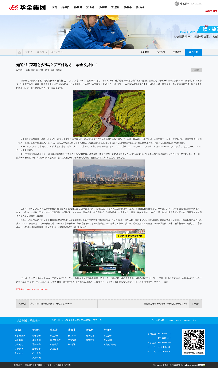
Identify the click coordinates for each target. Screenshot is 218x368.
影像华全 (36, 336)
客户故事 (55, 52)
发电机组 (148, 84)
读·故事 (72, 329)
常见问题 (108, 340)
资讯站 (178, 320)
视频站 (187, 320)
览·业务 (54, 329)
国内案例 (90, 340)
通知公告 (36, 344)
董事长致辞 (20, 336)
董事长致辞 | (18, 365)
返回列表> (196, 70)
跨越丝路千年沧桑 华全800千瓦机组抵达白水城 (165, 304)
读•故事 (40, 52)
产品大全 (54, 336)
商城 (194, 320)
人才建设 (19, 353)
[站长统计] (201, 365)
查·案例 (90, 329)
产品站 (170, 320)
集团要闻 (36, 340)
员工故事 (161, 52)
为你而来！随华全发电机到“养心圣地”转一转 (51, 304)
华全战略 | (29, 365)
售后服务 (108, 336)
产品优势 (54, 344)
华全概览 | (38, 365)
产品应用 (54, 349)
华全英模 (144, 52)
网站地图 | (67, 365)
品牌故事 (177, 52)
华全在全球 (55, 340)
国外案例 (90, 336)
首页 (28, 52)
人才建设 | (58, 365)
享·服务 (108, 329)
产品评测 (36, 358)
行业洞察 (36, 353)
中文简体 (185, 3)
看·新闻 (36, 329)
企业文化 (19, 349)
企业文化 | (48, 365)
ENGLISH (196, 3)
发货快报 (36, 349)
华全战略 (19, 340)
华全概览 (19, 344)
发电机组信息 (110, 344)
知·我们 (18, 329)
